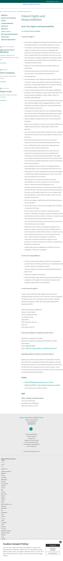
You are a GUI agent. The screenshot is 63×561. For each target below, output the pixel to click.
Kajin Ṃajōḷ (3, 508)
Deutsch (3, 485)
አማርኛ (2, 462)
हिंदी (2, 489)
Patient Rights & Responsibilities (31, 444)
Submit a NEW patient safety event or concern (39, 382)
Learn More (3, 63)
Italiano (3, 498)
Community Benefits (7, 23)
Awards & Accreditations (8, 18)
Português (3, 522)
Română (3, 526)
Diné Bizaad (4, 512)
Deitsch (3, 516)
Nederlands (4, 479)
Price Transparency (31, 446)
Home (1, 11)
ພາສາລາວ (3, 506)
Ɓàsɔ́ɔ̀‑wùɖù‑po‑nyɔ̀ (6, 504)
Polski (2, 520)
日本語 (2, 500)
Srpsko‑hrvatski (5, 532)
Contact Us (4, 26)
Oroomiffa (3, 477)
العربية (2, 464)
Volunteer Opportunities (8, 39)
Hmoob (3, 492)
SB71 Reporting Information (9, 34)
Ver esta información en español (30, 31)
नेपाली (2, 514)
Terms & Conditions (31, 436)
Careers (57, 1)
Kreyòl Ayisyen (4, 483)
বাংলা (2, 466)
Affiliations (4, 15)
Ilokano (3, 496)
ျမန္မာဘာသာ (4, 468)
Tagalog (3, 539)
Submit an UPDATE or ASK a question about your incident (42, 385)
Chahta (3, 475)
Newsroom (4, 29)
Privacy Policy (31, 438)
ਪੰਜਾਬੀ (2, 524)
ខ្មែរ (2, 510)
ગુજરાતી (3, 487)
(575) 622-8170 (31, 424)
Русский (3, 528)
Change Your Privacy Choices (31, 440)
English (3, 460)
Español (3, 534)
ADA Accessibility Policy (31, 434)
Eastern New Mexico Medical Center (31, 418)
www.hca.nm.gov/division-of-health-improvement (41, 348)
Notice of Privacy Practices (31, 442)
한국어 (2, 502)
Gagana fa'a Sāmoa (6, 530)
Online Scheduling (50, 1)
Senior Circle (5, 37)
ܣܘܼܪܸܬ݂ (2, 536)
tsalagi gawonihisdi (6, 471)
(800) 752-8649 (30, 346)
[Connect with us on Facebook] (31, 429)
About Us (6, 11)
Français (3, 481)
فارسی (2, 518)
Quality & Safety (12, 11)
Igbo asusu (4, 494)
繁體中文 (3, 473)
